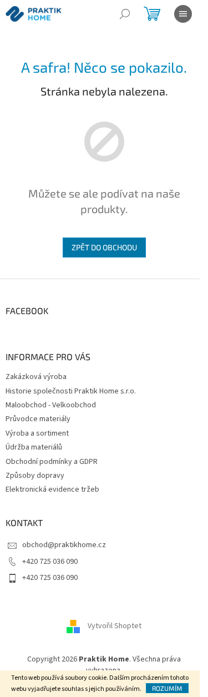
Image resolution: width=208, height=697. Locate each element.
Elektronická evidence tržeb (52, 489)
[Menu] (183, 14)
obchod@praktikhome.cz (64, 544)
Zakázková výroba (36, 376)
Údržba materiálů (34, 447)
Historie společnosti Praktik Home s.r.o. (71, 391)
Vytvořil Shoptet (114, 626)
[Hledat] (125, 14)
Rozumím (167, 688)
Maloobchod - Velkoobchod (51, 405)
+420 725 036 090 (50, 561)
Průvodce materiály (38, 419)
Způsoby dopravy (35, 475)
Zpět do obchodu (104, 247)
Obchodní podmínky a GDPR (52, 461)
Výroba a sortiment (37, 433)
